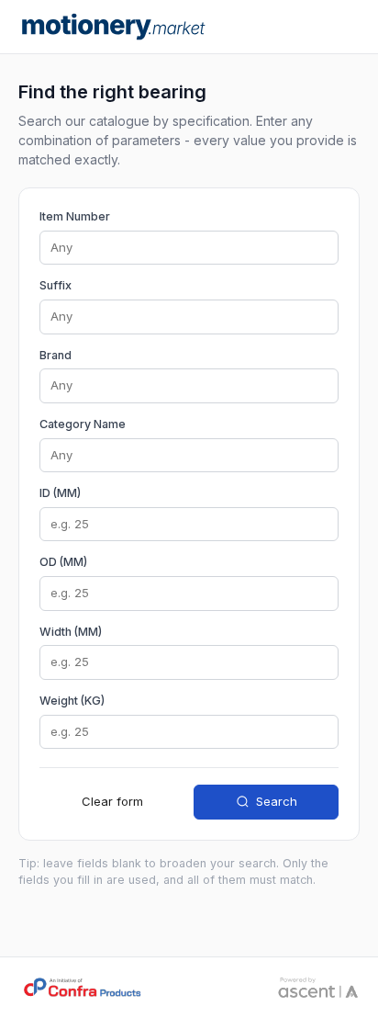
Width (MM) (70, 632)
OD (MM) (63, 562)
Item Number (74, 216)
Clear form (112, 801)
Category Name (82, 424)
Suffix (55, 285)
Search (276, 801)
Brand (55, 355)
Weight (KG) (72, 700)
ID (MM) (60, 493)
